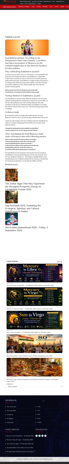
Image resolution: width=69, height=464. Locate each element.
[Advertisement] (35, 24)
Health (62, 6)
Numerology (60, 1)
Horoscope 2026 (37, 1)
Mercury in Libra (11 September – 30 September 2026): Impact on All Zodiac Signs (30, 285)
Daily (33, 6)
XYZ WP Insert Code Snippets (28, 462)
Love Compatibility (30, 3)
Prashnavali (47, 1)
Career (56, 6)
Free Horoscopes (25, 1)
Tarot (39, 3)
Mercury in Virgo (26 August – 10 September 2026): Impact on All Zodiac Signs (30, 309)
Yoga (53, 1)
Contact (39, 422)
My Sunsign (10, 418)
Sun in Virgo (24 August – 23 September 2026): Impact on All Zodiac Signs (28, 332)
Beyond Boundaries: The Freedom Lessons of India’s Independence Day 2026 (29, 356)
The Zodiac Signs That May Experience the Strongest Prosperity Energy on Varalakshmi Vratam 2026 (32, 380)
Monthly (45, 6)
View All (59, 261)
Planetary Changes (24, 6)
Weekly (39, 6)
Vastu (21, 3)
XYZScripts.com (43, 462)
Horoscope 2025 (11, 410)
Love (51, 6)
